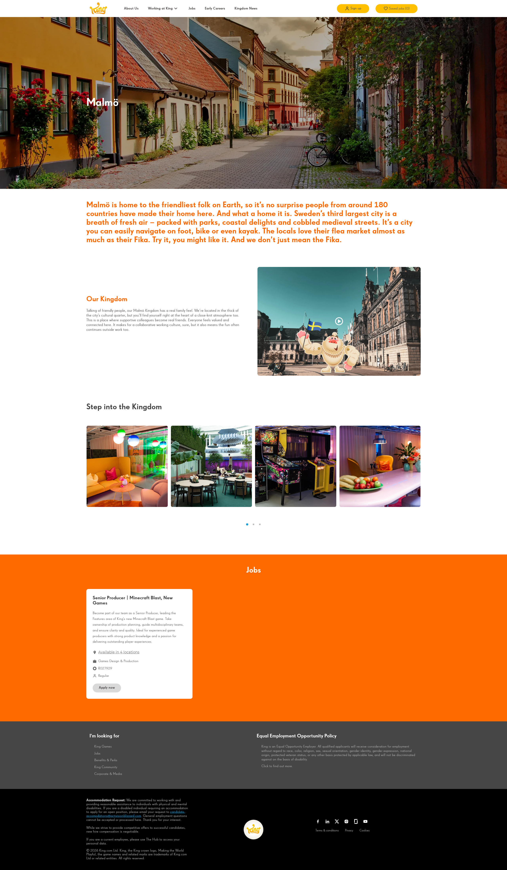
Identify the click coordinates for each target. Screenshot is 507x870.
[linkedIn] (327, 821)
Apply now (107, 687)
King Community (105, 767)
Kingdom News (245, 8)
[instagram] (346, 821)
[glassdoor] (356, 821)
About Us (131, 8)
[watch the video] (339, 321)
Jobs (192, 8)
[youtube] (365, 821)
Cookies (364, 830)
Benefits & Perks (105, 760)
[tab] (247, 524)
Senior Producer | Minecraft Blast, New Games (133, 600)
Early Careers (215, 8)
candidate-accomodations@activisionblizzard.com (135, 814)
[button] (353, 8)
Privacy (349, 830)
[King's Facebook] (317, 821)
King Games (103, 746)
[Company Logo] (98, 8)
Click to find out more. (277, 766)
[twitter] (337, 821)
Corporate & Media (108, 774)
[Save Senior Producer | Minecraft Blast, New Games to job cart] (183, 599)
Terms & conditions (327, 830)
